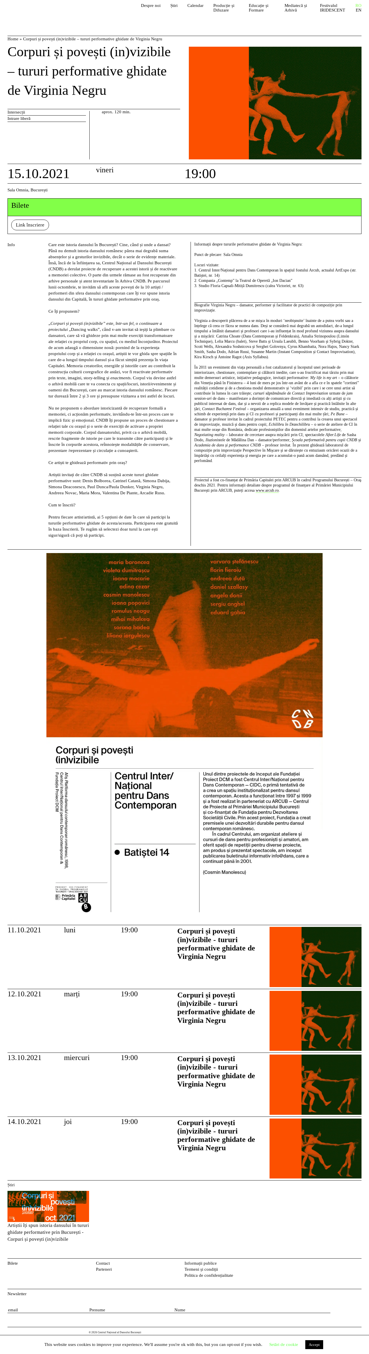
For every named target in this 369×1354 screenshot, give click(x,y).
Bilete (12, 1263)
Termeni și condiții (201, 1269)
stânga (26, 737)
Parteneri (104, 1269)
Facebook (349, 1264)
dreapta (355, 556)
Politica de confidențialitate (208, 1275)
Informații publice (200, 1263)
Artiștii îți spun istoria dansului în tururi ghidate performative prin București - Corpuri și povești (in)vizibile (48, 1232)
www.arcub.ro (267, 490)
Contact (103, 1263)
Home (12, 39)
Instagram (358, 1264)
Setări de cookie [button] (283, 1344)
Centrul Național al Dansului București (40, 11)
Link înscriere (30, 225)
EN (359, 10)
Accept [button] (314, 1344)
